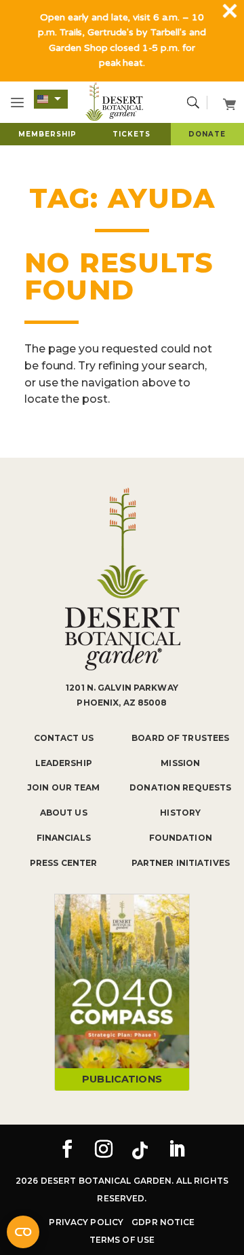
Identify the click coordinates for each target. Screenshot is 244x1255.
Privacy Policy (86, 1222)
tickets (131, 134)
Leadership (63, 763)
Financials (64, 838)
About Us (63, 812)
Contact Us (64, 738)
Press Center (63, 863)
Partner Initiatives (180, 863)
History (180, 812)
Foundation (180, 838)
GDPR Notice (163, 1222)
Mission (180, 763)
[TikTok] (140, 1150)
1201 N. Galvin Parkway (122, 688)
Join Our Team (63, 787)
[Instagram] (104, 1150)
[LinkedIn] (177, 1150)
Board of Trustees (180, 738)
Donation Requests (180, 787)
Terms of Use (122, 1240)
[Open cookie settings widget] (23, 1232)
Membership (47, 134)
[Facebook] (67, 1150)
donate (207, 134)
